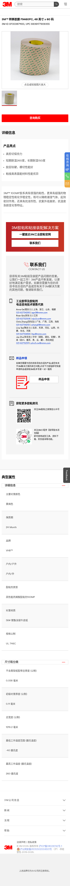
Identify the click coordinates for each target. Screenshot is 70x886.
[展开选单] (65, 4)
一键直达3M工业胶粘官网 (35, 234)
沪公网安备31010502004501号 (36, 849)
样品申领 (44, 379)
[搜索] (56, 4)
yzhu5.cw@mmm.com (40, 343)
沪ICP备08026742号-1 (50, 846)
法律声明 (21, 842)
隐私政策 (32, 842)
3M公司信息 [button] (12, 800)
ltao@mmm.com (39, 334)
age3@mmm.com (39, 313)
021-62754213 (22, 325)
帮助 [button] (7, 830)
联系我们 (35, 243)
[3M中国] (7, 4)
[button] (9, 98)
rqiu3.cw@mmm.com (41, 319)
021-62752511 (22, 343)
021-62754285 (23, 313)
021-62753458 (23, 334)
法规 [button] (7, 820)
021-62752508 (23, 319)
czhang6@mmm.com (40, 325)
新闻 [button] (7, 810)
